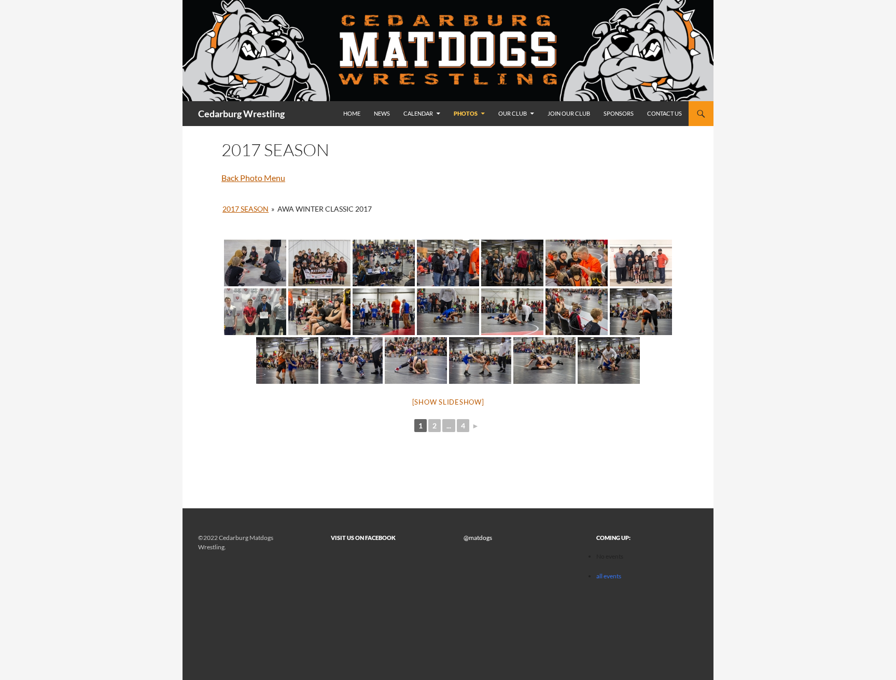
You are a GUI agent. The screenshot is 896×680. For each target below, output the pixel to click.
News (382, 113)
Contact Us (664, 113)
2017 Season (245, 208)
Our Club (512, 113)
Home (351, 113)
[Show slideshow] (448, 402)
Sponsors (619, 113)
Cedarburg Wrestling (241, 113)
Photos (466, 113)
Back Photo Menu (253, 178)
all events (608, 576)
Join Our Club (569, 113)
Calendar (418, 113)
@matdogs (478, 538)
